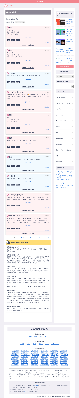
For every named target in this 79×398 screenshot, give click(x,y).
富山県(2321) (45, 355)
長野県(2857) (25, 357)
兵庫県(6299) (44, 359)
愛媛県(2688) (25, 363)
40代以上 (47, 337)
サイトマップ (59, 115)
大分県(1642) (24, 365)
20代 (9, 82)
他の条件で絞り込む (19, 22)
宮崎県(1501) (34, 365)
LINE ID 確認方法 (60, 97)
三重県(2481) (63, 357)
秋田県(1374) (54, 351)
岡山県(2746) (34, 361)
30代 (9, 40)
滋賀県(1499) (14, 359)
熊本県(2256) (14, 365)
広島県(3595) (44, 361)
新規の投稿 (59, 144)
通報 (46, 42)
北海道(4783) (15, 351)
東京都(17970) (15, 355)
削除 (48, 42)
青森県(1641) (25, 351)
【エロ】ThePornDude (62, 184)
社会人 (17, 40)
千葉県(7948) (63, 353)
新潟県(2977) (35, 355)
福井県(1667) (64, 355)
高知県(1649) (34, 363)
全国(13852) (64, 365)
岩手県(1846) (34, 351)
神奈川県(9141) (25, 355)
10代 (9, 146)
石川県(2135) (55, 355)
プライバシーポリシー (62, 120)
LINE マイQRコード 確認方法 (64, 103)
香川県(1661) (15, 363)
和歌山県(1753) (64, 359)
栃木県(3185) (34, 353)
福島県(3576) (15, 353)
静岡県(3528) (44, 357)
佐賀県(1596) (54, 363)
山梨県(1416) (15, 357)
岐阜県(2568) (34, 357)
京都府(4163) (24, 359)
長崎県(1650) (63, 363)
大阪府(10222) (34, 359)
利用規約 (58, 126)
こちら (26, 391)
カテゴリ (58, 109)
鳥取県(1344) (15, 361)
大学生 (17, 105)
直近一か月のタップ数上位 (63, 150)
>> (48, 237)
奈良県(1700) (53, 359)
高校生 (17, 82)
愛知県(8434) (54, 357)
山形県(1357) (63, 351)
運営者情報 (59, 161)
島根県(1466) (25, 361)
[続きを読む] (28, 37)
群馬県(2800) (44, 353)
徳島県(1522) (63, 361)
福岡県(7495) (44, 363)
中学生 (28, 344)
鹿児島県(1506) (44, 365)
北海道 (13, 40)
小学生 (22, 344)
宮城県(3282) (44, 351)
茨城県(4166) (25, 353)
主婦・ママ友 (55, 344)
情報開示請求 (59, 138)
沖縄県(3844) (55, 365)
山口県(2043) (54, 361)
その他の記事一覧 (65, 66)
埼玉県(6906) (54, 353)
